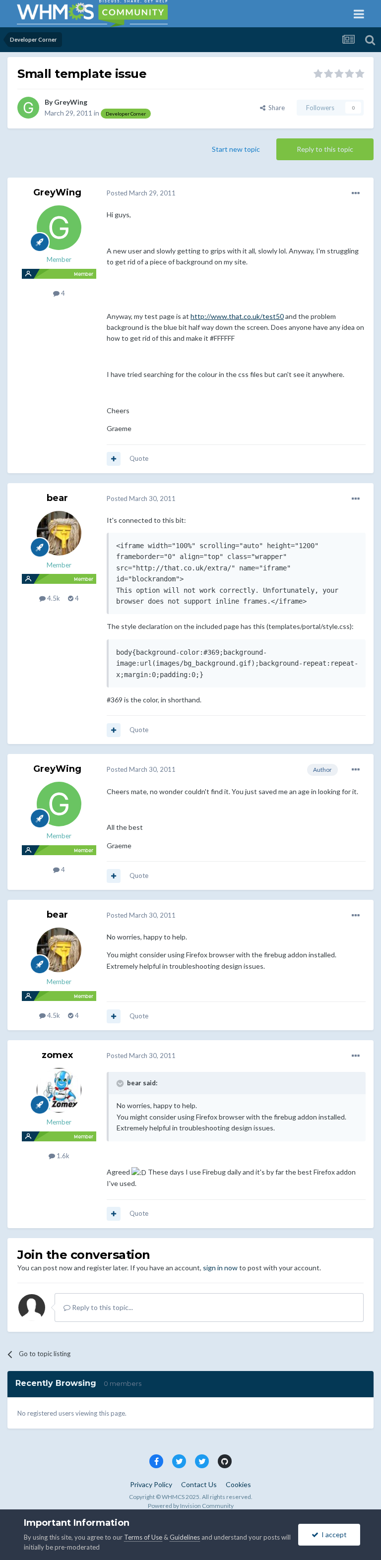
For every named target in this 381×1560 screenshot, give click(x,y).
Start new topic (236, 149)
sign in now (220, 1267)
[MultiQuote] (114, 459)
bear (57, 498)
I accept (332, 1534)
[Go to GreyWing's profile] (28, 108)
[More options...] (356, 193)
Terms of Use (143, 1537)
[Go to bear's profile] (59, 533)
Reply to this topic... (101, 1307)
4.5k (53, 598)
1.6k (62, 1156)
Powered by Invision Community (191, 1505)
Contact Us (199, 1484)
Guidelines (185, 1537)
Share (275, 108)
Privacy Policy (151, 1484)
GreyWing (70, 102)
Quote (138, 458)
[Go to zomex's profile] (59, 1090)
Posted (141, 193)
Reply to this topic (325, 149)
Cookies (238, 1484)
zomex (57, 1055)
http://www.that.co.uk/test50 (237, 316)
